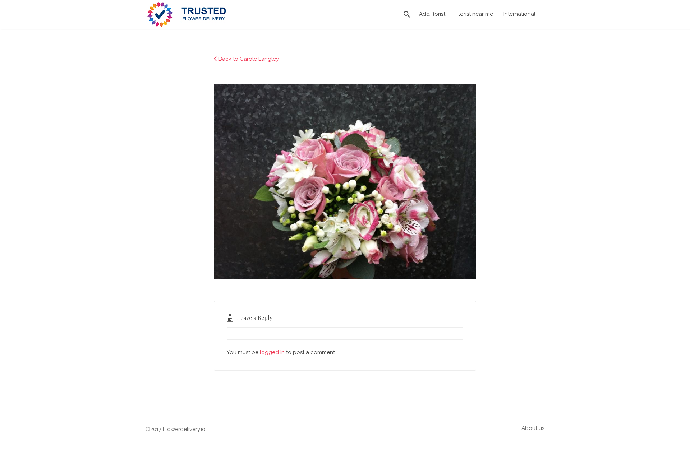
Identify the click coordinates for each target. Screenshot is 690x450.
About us (532, 428)
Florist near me (474, 14)
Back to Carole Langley (248, 59)
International (519, 14)
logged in (272, 352)
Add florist (432, 14)
